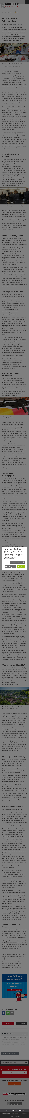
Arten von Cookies (16, 562)
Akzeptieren (20, 567)
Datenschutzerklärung (9, 558)
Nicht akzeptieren (10, 567)
